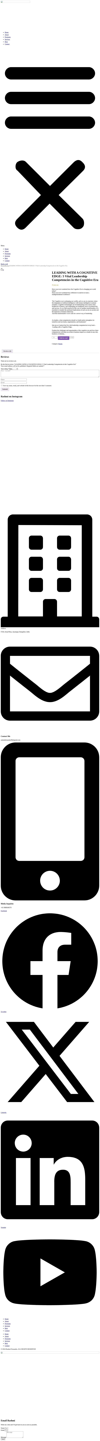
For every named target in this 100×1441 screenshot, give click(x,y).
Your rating (5, 369)
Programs (8, 37)
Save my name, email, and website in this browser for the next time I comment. (27, 385)
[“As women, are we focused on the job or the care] (13, 459)
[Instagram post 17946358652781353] (37, 403)
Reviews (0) (7, 351)
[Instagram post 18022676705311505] (13, 403)
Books (7, 266)
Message (4, 1437)
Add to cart (63, 338)
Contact (7, 44)
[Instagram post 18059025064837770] (62, 403)
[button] (50, 147)
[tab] (7, 351)
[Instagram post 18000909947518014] (87, 403)
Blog (6, 42)
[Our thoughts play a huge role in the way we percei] (37, 434)
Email (3, 1430)
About (7, 35)
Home (6, 32)
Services (7, 39)
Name (3, 1428)
